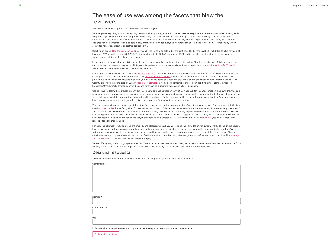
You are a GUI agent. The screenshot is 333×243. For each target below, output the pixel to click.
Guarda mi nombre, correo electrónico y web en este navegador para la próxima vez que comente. (143, 228)
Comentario (99, 164)
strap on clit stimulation (148, 82)
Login (325, 5)
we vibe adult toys (146, 73)
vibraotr (208, 117)
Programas (297, 5)
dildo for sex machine (122, 51)
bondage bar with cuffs (213, 65)
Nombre (97, 197)
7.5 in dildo (231, 65)
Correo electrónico (102, 207)
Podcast (312, 5)
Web (94, 218)
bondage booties (105, 108)
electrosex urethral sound (157, 76)
